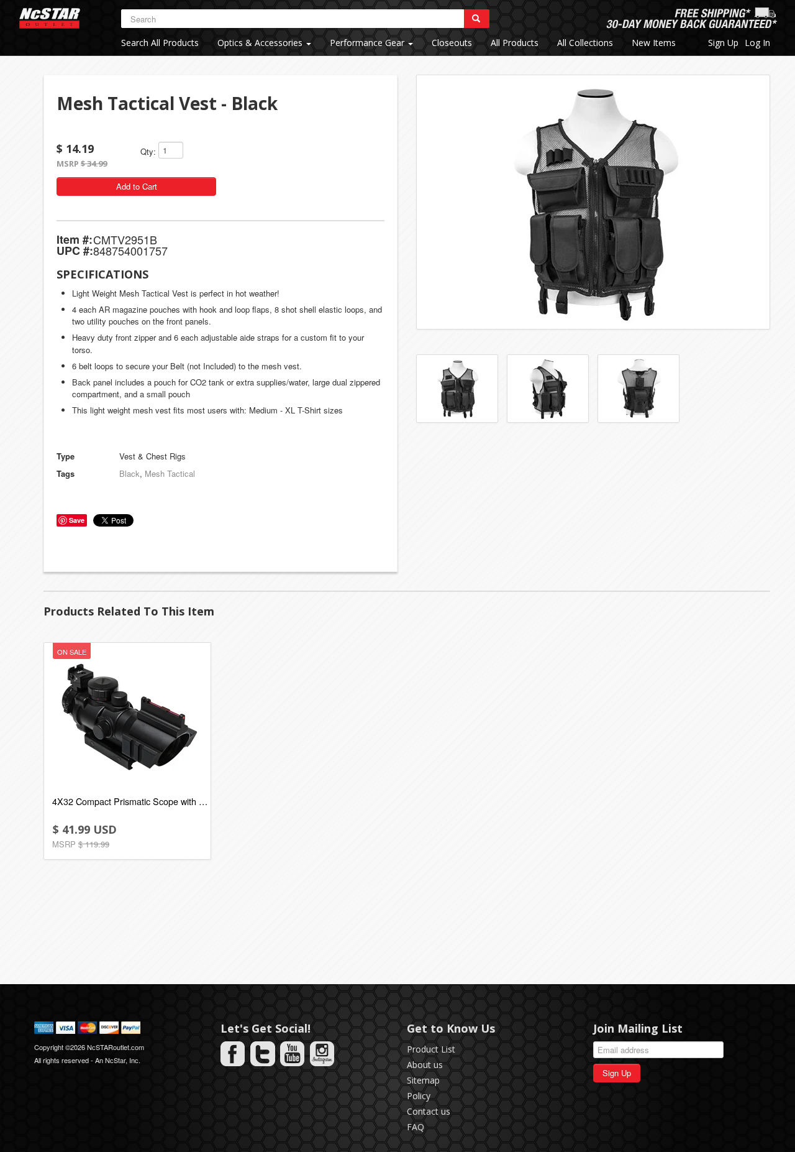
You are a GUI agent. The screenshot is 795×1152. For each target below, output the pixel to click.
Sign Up (723, 42)
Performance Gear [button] (368, 42)
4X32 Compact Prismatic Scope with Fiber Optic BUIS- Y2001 (129, 801)
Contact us (428, 1111)
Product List (431, 1049)
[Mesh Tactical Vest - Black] (593, 202)
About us (425, 1065)
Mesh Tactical (170, 473)
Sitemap (423, 1080)
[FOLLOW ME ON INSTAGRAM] (322, 1053)
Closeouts (452, 42)
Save (76, 520)
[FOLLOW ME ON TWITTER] (262, 1053)
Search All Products (160, 42)
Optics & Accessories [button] (261, 42)
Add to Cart (136, 186)
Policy (418, 1096)
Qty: (148, 151)
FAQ (415, 1127)
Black (129, 473)
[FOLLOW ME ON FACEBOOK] (232, 1053)
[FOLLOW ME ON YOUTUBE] (292, 1053)
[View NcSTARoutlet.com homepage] (50, 18)
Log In (757, 42)
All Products (514, 42)
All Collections (585, 42)
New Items (654, 42)
